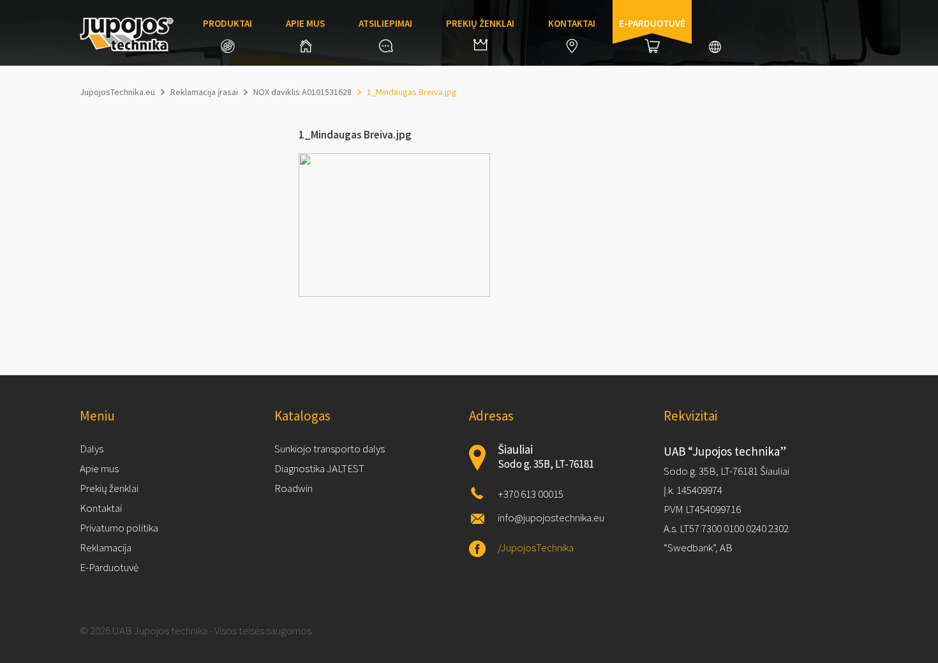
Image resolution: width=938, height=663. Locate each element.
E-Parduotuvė (109, 567)
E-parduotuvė (652, 23)
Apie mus (305, 23)
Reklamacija (105, 547)
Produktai (227, 23)
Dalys (91, 449)
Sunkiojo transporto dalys (329, 449)
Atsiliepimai (385, 23)
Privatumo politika (119, 528)
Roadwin (293, 488)
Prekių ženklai (480, 23)
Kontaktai (571, 23)
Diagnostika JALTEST (319, 468)
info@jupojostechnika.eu (551, 517)
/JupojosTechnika (536, 547)
